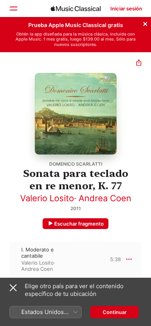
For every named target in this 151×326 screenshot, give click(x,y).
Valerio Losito (47, 198)
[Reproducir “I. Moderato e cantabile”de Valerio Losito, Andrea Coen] (5, 259)
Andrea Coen (105, 198)
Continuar (115, 312)
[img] (76, 8)
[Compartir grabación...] (138, 63)
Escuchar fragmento (79, 224)
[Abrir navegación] (13, 8)
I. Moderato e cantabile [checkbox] (37, 252)
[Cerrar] (145, 23)
